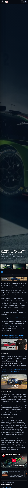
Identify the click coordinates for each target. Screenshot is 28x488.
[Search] (22, 1)
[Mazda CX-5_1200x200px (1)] (14, 279)
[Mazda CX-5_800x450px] (14, 381)
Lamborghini (21, 271)
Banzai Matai (8, 487)
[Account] (25, 1)
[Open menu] (2, 1)
